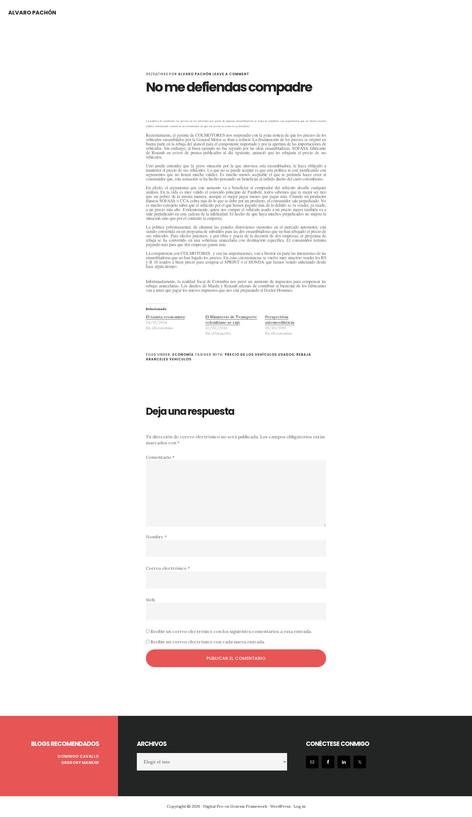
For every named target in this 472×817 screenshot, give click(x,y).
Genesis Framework (248, 806)
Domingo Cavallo (78, 756)
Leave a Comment (231, 74)
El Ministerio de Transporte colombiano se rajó (231, 319)
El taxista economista (165, 316)
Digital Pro (213, 806)
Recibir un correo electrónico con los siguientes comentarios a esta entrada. (231, 631)
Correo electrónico (168, 568)
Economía (183, 354)
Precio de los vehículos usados (259, 354)
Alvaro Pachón (32, 12)
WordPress (280, 806)
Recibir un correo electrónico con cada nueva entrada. (208, 641)
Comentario (160, 457)
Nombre (156, 536)
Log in (299, 806)
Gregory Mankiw (80, 762)
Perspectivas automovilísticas (279, 319)
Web (150, 600)
